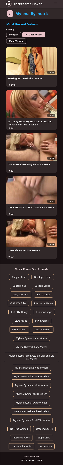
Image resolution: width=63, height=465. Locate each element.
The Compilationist (21, 446)
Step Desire (44, 437)
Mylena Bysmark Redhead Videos (31, 411)
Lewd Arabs (21, 320)
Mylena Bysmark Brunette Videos (31, 376)
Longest (13, 34)
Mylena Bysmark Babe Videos (31, 346)
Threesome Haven (27, 4)
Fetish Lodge (43, 294)
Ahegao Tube (19, 277)
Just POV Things (19, 312)
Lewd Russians (43, 329)
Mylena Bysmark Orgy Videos (31, 402)
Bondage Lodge (42, 277)
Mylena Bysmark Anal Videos (31, 338)
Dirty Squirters (21, 294)
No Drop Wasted (19, 428)
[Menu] (55, 4)
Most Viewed (16, 41)
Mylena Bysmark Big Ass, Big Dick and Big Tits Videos (31, 357)
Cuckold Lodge (42, 285)
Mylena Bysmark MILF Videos (31, 393)
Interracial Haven (43, 303)
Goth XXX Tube (18, 303)
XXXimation (46, 446)
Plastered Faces (21, 437)
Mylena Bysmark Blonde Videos (31, 367)
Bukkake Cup (19, 285)
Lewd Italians (19, 329)
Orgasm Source (44, 428)
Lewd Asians (42, 320)
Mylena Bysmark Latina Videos (31, 385)
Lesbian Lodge (44, 312)
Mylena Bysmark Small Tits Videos (31, 420)
